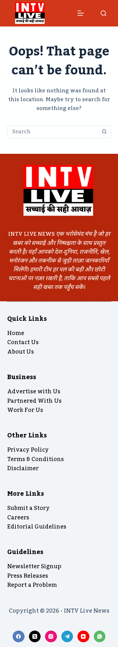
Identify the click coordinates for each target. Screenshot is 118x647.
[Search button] (104, 131)
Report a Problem (32, 585)
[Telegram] (67, 637)
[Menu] (80, 13)
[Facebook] (19, 637)
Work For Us (25, 410)
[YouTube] (83, 637)
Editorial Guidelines (36, 526)
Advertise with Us (33, 391)
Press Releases (27, 575)
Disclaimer (23, 468)
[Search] (103, 13)
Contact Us (23, 342)
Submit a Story (28, 508)
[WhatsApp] (100, 637)
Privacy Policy (28, 449)
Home (15, 333)
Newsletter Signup (34, 566)
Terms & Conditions (35, 459)
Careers (18, 517)
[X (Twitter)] (35, 637)
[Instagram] (51, 637)
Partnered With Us (34, 401)
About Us (20, 351)
